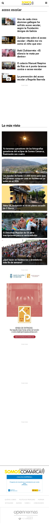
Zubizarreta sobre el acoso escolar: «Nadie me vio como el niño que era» (31, 40)
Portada (41, 500)
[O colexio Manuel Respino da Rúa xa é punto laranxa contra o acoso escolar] (8, 65)
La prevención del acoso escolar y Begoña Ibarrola (31, 78)
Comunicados (39, 503)
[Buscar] (3, 3)
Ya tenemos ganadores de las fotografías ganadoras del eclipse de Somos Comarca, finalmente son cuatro (23, 151)
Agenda (19, 503)
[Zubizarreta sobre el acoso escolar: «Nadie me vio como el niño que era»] (8, 40)
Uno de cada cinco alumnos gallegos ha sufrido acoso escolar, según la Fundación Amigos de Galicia (29, 25)
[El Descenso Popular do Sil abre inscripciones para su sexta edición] (24, 225)
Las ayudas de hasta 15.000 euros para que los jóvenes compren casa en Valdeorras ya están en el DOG (24, 178)
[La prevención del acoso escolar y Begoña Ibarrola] (8, 79)
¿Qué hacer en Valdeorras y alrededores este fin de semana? (22, 261)
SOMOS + (28, 503)
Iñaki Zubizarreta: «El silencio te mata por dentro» (29, 53)
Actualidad (9, 503)
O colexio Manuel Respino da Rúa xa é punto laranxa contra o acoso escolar (31, 66)
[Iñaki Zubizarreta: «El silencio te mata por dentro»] (8, 53)
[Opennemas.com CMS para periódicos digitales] (26, 515)
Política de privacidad (27, 500)
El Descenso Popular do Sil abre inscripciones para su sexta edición (20, 234)
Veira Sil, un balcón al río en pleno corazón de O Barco (24, 207)
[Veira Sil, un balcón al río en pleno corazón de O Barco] (24, 198)
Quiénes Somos (10, 500)
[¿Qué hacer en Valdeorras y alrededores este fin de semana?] (24, 252)
